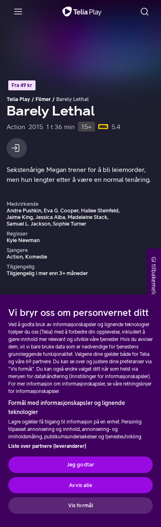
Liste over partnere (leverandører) (47, 446)
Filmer (43, 99)
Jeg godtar (80, 464)
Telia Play (18, 99)
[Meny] (18, 11)
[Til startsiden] (82, 11)
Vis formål (80, 505)
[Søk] (144, 11)
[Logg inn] (17, 148)
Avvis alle (80, 485)
